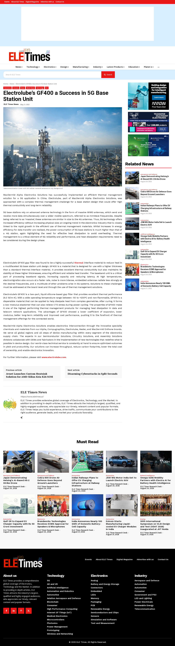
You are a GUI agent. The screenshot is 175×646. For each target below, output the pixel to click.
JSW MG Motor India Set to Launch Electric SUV (121, 479)
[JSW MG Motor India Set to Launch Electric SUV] (132, 223)
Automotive (144, 203)
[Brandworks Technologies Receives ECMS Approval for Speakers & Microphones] (132, 269)
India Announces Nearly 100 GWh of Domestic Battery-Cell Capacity (87, 524)
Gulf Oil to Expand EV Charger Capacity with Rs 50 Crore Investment (154, 254)
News (12, 84)
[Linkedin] (14, 611)
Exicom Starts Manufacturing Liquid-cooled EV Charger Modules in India (121, 525)
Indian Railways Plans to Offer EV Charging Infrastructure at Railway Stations (156, 208)
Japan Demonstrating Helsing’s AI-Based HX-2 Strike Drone (16, 480)
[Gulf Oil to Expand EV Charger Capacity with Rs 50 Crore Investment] (132, 254)
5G (47, 88)
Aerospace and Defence (149, 174)
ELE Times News (11, 104)
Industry (16, 88)
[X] (29, 611)
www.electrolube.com (54, 357)
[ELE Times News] (9, 404)
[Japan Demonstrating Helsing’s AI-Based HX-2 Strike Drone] (132, 178)
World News (30, 88)
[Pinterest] (21, 611)
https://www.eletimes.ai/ (32, 397)
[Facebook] (6, 611)
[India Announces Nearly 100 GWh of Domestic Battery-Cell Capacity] (132, 284)
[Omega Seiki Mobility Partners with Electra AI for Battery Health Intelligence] (132, 239)
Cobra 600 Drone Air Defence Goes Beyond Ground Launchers (49, 480)
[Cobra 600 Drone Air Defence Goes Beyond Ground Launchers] (132, 193)
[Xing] (22, 417)
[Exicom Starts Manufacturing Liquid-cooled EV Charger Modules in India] (121, 505)
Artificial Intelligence (148, 234)
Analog (142, 519)
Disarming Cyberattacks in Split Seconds (92, 373)
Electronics (7, 88)
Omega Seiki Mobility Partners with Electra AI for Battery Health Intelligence (155, 239)
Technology (40, 88)
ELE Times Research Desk (14, 487)
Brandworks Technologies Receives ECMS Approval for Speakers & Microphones (153, 269)
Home (5, 84)
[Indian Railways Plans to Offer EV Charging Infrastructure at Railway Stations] (132, 208)
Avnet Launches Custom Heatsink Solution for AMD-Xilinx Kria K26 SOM (29, 375)
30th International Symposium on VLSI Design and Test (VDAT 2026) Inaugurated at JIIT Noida (155, 525)
